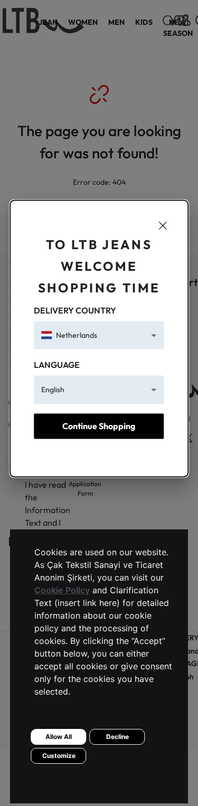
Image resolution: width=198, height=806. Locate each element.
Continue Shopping (98, 426)
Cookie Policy (62, 590)
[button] (99, 335)
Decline (117, 737)
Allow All (58, 737)
